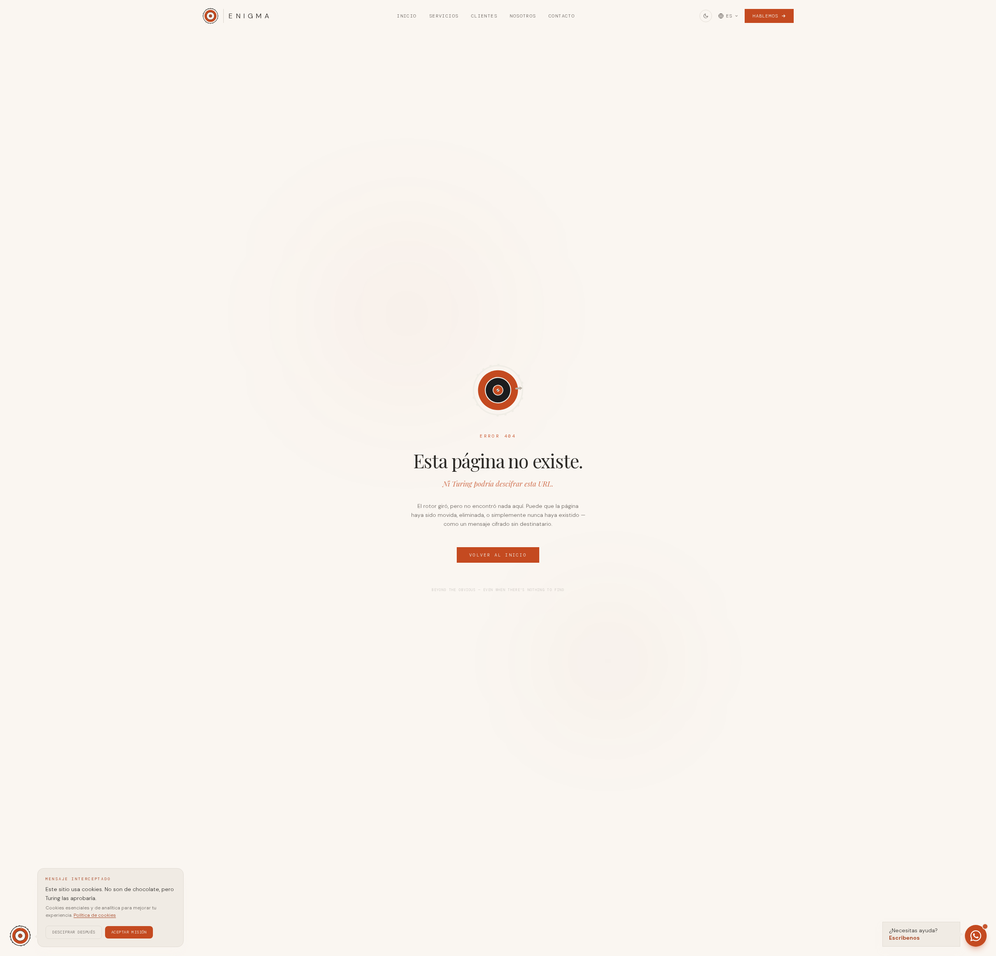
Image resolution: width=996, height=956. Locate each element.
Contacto (562, 16)
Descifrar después (73, 931)
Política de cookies (95, 915)
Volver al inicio (498, 555)
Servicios (444, 16)
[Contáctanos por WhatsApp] (976, 936)
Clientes (484, 16)
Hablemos (765, 16)
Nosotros (523, 16)
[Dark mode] (706, 16)
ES (729, 16)
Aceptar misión (129, 931)
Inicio (407, 16)
